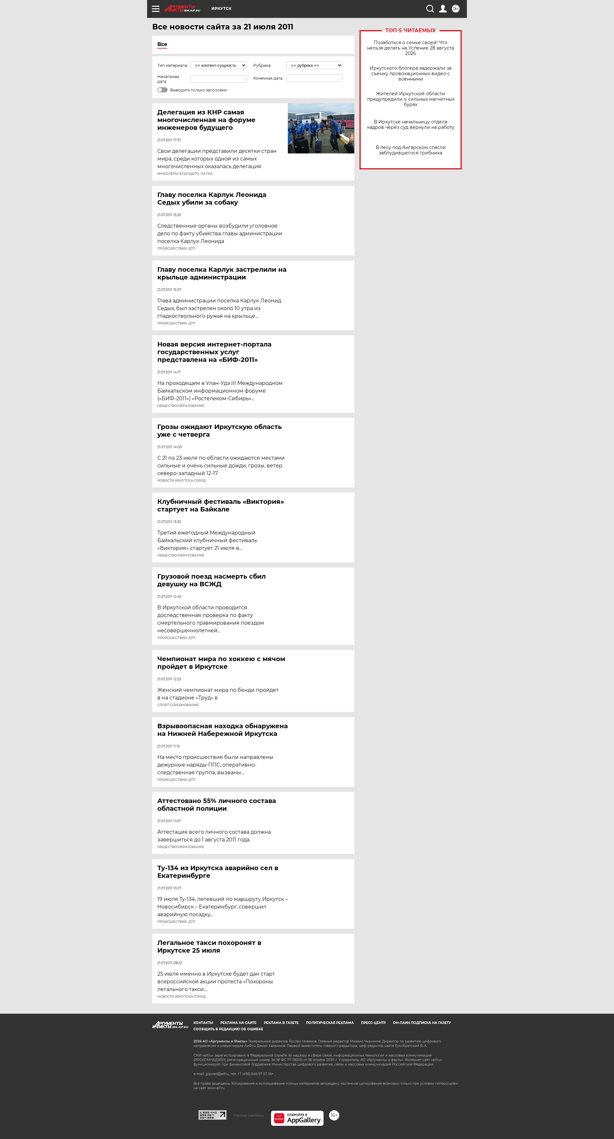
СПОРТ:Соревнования (178, 705)
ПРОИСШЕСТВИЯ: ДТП (176, 248)
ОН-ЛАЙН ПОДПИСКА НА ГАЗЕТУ (422, 1023)
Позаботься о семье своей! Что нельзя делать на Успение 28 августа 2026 (410, 48)
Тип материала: (172, 65)
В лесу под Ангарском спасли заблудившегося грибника (411, 150)
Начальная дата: (168, 79)
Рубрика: (262, 65)
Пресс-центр (373, 1023)
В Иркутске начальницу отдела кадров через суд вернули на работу (410, 124)
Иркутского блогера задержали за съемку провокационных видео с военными (411, 74)
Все (162, 44)
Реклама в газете (281, 1023)
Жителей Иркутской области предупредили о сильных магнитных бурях (410, 99)
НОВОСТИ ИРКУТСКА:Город (181, 480)
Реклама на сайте (238, 1023)
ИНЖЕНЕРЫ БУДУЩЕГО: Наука (185, 174)
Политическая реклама (330, 1023)
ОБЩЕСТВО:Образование (180, 406)
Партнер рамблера (248, 1115)
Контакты (203, 1023)
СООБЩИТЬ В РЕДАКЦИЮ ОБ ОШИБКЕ (228, 1029)
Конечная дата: (268, 78)
